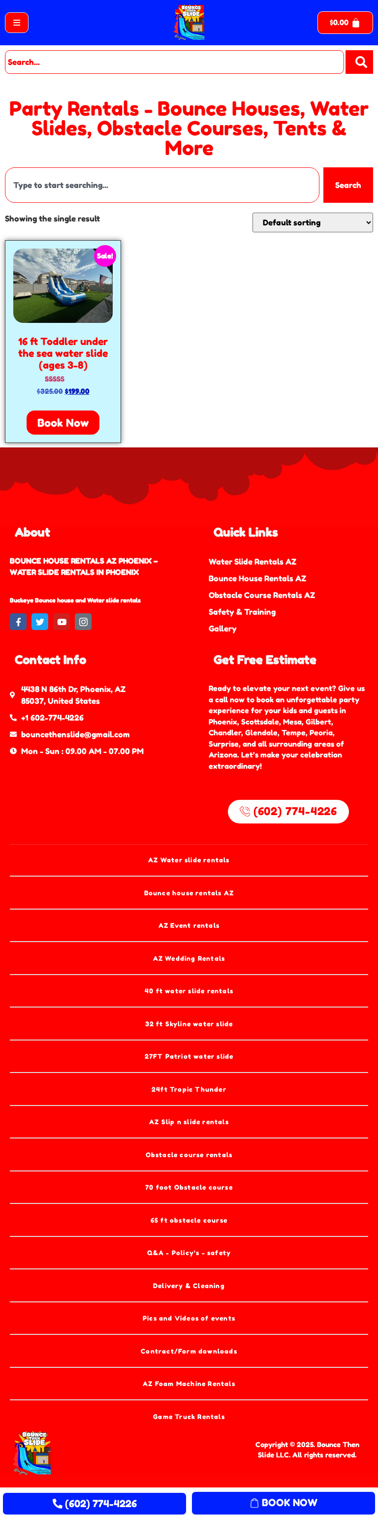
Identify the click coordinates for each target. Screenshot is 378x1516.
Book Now (63, 422)
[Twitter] (40, 621)
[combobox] (174, 62)
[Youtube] (61, 621)
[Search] (359, 62)
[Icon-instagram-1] (83, 621)
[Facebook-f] (18, 621)
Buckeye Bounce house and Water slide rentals (75, 600)
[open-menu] (17, 22)
